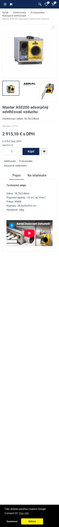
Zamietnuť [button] (12, 521)
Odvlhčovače (19, 12)
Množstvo (7, 145)
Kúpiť (31, 151)
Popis (17, 175)
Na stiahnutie (37, 175)
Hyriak (5, 12)
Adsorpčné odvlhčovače (14, 15)
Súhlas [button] (32, 521)
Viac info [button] (24, 513)
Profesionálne (38, 12)
